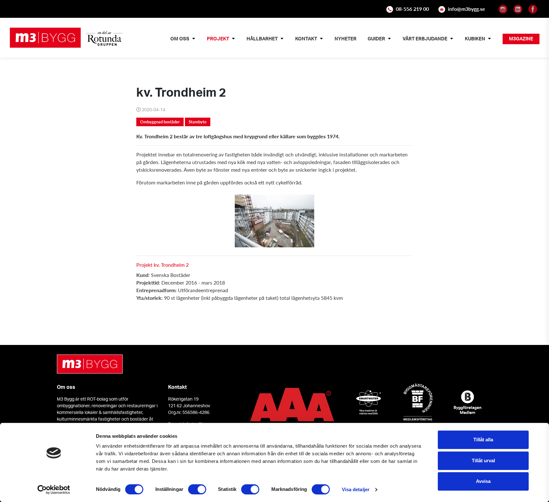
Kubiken (475, 39)
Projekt (218, 39)
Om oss (179, 39)
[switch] (197, 489)
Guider (376, 39)
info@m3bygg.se (466, 8)
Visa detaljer (355, 489)
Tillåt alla (483, 439)
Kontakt (306, 39)
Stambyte (198, 122)
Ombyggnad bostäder (160, 122)
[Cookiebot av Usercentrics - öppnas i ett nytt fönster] (54, 489)
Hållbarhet (262, 39)
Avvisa (483, 481)
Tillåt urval (483, 460)
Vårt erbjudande (425, 39)
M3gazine (521, 39)
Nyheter (345, 39)
